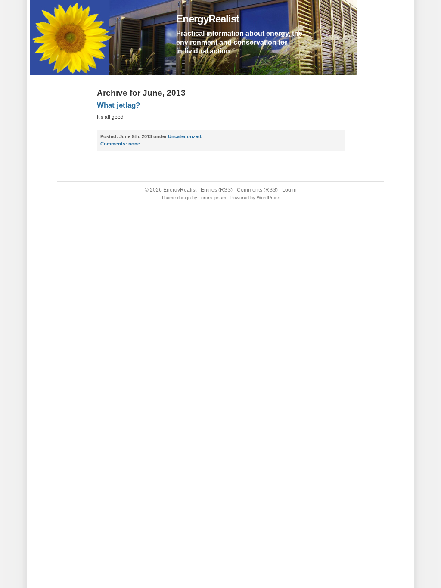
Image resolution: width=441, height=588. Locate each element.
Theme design (176, 197)
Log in (289, 190)
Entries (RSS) (217, 190)
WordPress (268, 197)
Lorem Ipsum (212, 197)
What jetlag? (118, 105)
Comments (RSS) (257, 190)
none (120, 143)
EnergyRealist (207, 19)
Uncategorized (184, 136)
